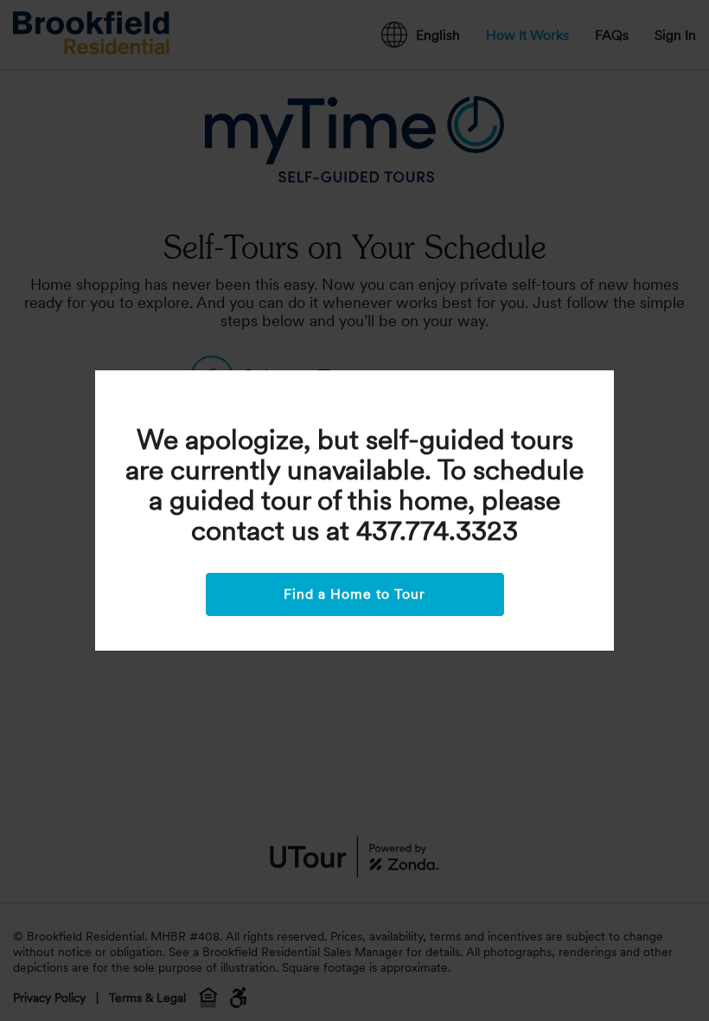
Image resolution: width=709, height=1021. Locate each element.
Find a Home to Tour (354, 594)
